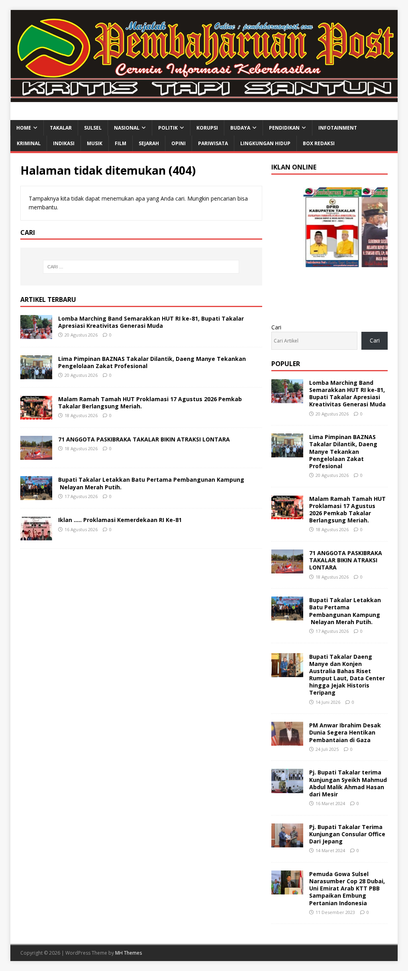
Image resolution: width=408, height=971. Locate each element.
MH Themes (128, 952)
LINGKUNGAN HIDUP (265, 143)
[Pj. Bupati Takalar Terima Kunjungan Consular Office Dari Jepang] (287, 842)
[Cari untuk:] (141, 267)
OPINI (178, 143)
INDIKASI (64, 143)
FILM (120, 143)
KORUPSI (207, 127)
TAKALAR (61, 127)
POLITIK (168, 127)
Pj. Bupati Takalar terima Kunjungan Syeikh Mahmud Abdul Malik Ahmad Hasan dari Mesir (348, 783)
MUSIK (94, 143)
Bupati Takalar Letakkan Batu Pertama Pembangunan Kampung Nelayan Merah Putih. (151, 483)
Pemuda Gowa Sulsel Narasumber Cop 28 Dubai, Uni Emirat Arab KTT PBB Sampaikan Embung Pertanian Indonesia (347, 888)
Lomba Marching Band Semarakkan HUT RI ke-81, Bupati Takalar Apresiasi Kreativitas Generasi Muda (151, 322)
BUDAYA (240, 127)
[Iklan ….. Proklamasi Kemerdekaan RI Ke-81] (36, 536)
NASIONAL (126, 127)
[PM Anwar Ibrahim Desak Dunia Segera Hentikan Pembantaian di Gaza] (287, 741)
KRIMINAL (29, 143)
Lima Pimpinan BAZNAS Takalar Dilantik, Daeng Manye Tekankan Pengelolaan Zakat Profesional (152, 362)
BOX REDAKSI (319, 143)
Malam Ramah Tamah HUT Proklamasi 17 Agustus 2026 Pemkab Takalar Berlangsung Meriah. (150, 402)
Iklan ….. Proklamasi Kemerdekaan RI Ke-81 (120, 520)
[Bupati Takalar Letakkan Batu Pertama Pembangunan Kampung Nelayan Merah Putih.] (36, 495)
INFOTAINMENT (337, 127)
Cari (276, 327)
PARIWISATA (213, 143)
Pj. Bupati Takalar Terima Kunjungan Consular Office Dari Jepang (347, 834)
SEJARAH (149, 143)
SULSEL (93, 127)
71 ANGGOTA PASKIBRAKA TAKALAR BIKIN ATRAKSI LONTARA (144, 439)
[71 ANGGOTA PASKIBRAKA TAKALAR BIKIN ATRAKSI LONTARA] (36, 455)
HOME (23, 127)
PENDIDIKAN (284, 127)
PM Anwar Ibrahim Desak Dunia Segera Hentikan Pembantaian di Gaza (345, 732)
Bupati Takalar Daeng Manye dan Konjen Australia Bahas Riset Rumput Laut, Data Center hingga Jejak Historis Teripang (347, 675)
